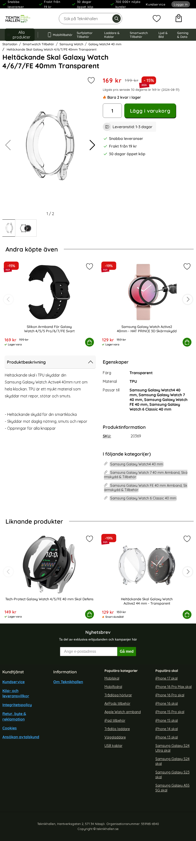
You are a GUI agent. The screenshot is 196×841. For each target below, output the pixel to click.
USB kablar (113, 746)
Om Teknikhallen (68, 681)
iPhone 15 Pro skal (169, 712)
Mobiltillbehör (60, 35)
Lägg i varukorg (150, 111)
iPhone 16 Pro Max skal (173, 687)
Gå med (127, 651)
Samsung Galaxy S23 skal (172, 774)
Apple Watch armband (122, 712)
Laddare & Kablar (112, 35)
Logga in (181, 4)
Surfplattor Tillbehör (85, 35)
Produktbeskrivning (26, 362)
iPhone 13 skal (166, 737)
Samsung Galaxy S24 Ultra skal (172, 748)
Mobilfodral (113, 687)
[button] (92, 145)
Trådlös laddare (117, 729)
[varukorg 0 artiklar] (178, 19)
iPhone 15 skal (166, 720)
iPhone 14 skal (166, 729)
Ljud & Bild (163, 35)
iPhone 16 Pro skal (169, 695)
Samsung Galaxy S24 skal (172, 761)
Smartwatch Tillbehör (139, 35)
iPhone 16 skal (166, 704)
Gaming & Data (182, 35)
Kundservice (155, 4)
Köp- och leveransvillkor (15, 693)
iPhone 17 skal (166, 678)
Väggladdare (115, 737)
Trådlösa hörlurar (118, 695)
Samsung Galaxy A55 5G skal (172, 787)
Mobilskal (111, 678)
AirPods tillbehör (117, 704)
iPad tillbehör (114, 720)
